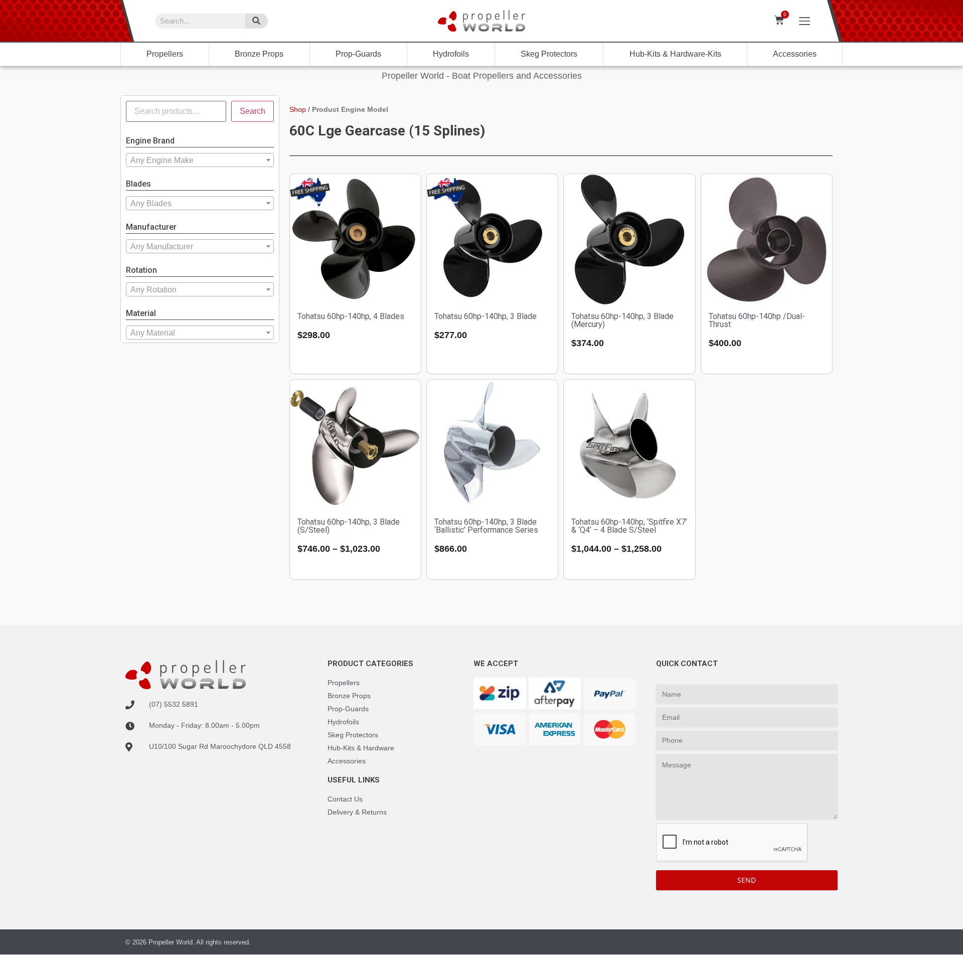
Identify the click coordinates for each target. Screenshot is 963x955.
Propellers (164, 54)
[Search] (256, 21)
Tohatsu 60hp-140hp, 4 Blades (350, 316)
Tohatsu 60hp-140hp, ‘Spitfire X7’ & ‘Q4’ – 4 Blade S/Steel (629, 526)
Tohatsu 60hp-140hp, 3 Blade (485, 316)
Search (252, 111)
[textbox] (199, 160)
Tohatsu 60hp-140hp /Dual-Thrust (757, 320)
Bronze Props (259, 54)
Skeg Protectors (549, 54)
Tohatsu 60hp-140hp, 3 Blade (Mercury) (622, 320)
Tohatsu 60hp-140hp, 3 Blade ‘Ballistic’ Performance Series (486, 526)
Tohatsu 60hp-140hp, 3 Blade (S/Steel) (348, 526)
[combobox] (200, 160)
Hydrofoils (451, 54)
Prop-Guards (358, 54)
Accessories (795, 54)
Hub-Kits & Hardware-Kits (675, 54)
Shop (297, 109)
